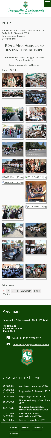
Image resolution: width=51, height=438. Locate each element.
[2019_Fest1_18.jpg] (36, 155)
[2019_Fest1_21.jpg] (36, 177)
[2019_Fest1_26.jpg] (12, 236)
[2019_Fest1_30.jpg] (36, 277)
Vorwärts (26, 291)
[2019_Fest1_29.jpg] (36, 253)
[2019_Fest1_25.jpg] (36, 207)
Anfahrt (25, 428)
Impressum (14, 434)
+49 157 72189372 (31, 338)
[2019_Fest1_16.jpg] (36, 138)
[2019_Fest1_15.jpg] (12, 138)
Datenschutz (37, 428)
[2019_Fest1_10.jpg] (36, 86)
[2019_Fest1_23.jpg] (36, 201)
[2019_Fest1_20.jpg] (12, 177)
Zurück (6, 294)
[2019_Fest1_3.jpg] (12, 277)
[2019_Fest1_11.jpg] (12, 96)
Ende (37, 291)
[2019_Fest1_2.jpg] (36, 172)
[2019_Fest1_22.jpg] (12, 182)
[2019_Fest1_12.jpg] (36, 103)
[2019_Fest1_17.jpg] (12, 155)
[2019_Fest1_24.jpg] (12, 219)
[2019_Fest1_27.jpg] (36, 236)
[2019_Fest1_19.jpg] (12, 172)
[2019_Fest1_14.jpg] (36, 120)
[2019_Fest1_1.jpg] (12, 86)
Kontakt (13, 428)
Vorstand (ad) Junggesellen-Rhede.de (31, 345)
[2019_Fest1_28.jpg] (12, 260)
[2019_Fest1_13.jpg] (12, 120)
